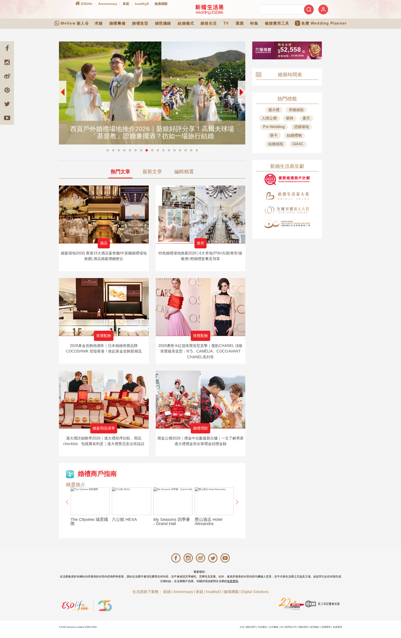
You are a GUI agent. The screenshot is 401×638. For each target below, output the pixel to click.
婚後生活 (208, 23)
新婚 (167, 592)
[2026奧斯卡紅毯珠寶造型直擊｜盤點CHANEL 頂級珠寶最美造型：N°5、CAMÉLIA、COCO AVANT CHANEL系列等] (201, 307)
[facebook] (7, 48)
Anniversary (107, 4)
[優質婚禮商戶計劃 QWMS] (287, 179)
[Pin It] (7, 90)
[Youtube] (7, 118)
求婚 (99, 23)
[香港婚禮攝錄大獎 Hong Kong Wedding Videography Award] (287, 224)
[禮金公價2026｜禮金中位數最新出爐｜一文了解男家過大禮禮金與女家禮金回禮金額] (201, 399)
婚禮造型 (140, 23)
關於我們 (250, 627)
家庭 (126, 4)
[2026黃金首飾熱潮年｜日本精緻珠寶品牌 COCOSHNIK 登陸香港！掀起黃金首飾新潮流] (104, 307)
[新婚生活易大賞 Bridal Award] (287, 196)
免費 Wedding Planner (324, 23)
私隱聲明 (326, 627)
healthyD (142, 4)
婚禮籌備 (117, 23)
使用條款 (314, 627)
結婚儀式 (186, 23)
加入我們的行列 (288, 627)
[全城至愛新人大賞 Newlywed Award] (287, 210)
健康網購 (161, 4)
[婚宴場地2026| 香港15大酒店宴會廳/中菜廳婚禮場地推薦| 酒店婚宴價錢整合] (104, 214)
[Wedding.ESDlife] (209, 9)
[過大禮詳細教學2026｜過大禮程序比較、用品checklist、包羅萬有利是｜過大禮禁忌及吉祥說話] (104, 399)
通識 (240, 23)
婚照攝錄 (163, 23)
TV (226, 23)
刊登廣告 (262, 627)
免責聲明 (232, 581)
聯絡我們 (303, 627)
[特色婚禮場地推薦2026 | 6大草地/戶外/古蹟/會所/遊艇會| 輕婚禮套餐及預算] (201, 214)
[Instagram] (7, 62)
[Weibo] (7, 76)
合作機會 (273, 627)
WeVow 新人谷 (75, 23)
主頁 (241, 627)
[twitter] (7, 104)
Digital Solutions (254, 592)
